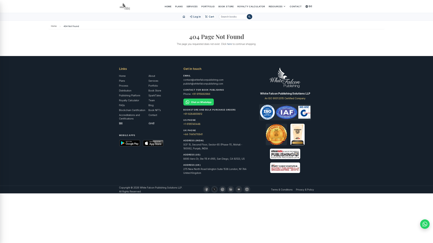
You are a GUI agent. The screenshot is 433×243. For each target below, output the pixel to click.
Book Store (226, 6)
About (152, 75)
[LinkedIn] (230, 189)
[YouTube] (238, 189)
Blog (151, 105)
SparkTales (155, 95)
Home (168, 6)
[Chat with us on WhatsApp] (425, 224)
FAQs (122, 105)
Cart (209, 17)
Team (152, 100)
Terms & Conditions (282, 189)
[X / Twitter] (214, 189)
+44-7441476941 (193, 134)
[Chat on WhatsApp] (216, 102)
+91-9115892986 (201, 93)
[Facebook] (206, 189)
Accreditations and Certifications (129, 117)
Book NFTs (155, 110)
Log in (195, 17)
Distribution (125, 90)
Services (192, 6)
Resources (277, 6)
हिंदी (308, 6)
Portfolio (208, 6)
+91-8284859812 (192, 113)
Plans (179, 6)
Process (123, 85)
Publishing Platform (129, 95)
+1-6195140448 (191, 124)
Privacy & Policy (305, 189)
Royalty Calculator (251, 6)
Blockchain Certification (132, 110)
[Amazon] (247, 189)
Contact (296, 6)
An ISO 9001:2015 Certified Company (285, 98)
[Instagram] (222, 189)
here (229, 44)
